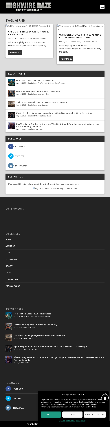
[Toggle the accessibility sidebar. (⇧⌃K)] (105, 397)
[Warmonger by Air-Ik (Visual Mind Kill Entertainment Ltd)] (80, 27)
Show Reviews (60, 83)
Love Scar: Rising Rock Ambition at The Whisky (38, 91)
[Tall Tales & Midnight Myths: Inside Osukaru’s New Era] (11, 104)
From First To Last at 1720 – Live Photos (35, 80)
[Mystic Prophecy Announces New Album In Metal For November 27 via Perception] (11, 115)
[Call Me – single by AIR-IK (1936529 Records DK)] (29, 26)
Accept (51, 414)
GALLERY (9, 266)
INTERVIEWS (11, 259)
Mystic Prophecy (39, 116)
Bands (27, 38)
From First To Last (40, 83)
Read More (15, 52)
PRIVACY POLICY (13, 286)
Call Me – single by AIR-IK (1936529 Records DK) (28, 33)
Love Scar (45, 94)
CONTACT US (12, 279)
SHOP (8, 272)
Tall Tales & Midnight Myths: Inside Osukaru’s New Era (41, 102)
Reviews (43, 38)
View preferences (94, 414)
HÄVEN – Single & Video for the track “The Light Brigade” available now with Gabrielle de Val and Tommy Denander (57, 125)
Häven (35, 129)
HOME (8, 239)
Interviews (37, 94)
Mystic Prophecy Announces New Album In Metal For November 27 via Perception (54, 113)
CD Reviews (34, 38)
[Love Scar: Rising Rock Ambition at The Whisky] (11, 93)
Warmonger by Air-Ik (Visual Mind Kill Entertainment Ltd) (80, 36)
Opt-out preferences (67, 420)
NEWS (8, 252)
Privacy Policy (81, 420)
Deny (72, 414)
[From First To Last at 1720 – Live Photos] (11, 82)
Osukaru (45, 105)
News (49, 116)
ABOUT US (10, 246)
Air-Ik (22, 38)
